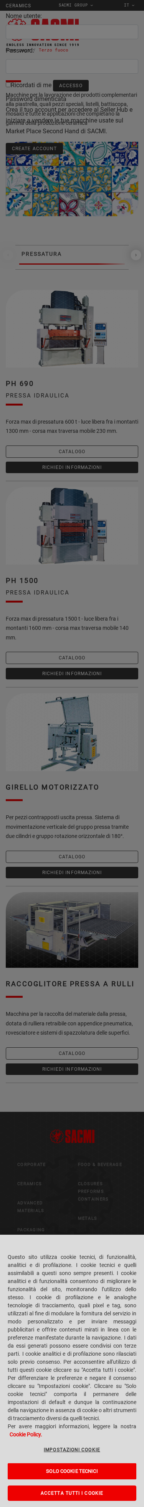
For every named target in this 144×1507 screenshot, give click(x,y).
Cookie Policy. (26, 1434)
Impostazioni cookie (72, 1449)
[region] (72, 1371)
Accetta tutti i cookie (72, 1493)
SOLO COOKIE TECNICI (72, 1471)
